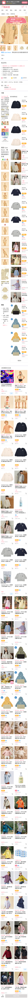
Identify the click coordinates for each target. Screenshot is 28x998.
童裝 (16, 10)
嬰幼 (11, 10)
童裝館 (3, 14)
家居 (25, 10)
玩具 (20, 10)
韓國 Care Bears (6, 52)
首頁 (7, 10)
